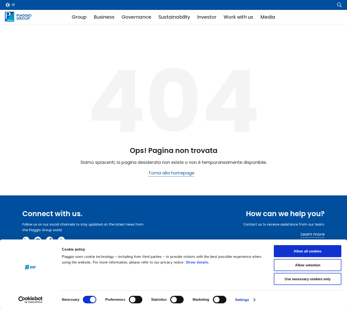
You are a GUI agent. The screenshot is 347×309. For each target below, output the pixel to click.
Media (267, 17)
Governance (136, 17)
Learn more (313, 234)
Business (104, 17)
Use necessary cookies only (307, 279)
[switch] (135, 299)
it (13, 5)
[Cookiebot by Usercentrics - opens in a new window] (30, 299)
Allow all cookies (308, 251)
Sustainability (174, 17)
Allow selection (307, 265)
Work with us (238, 17)
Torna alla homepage (171, 173)
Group (79, 17)
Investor (206, 17)
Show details (197, 262)
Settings (242, 300)
